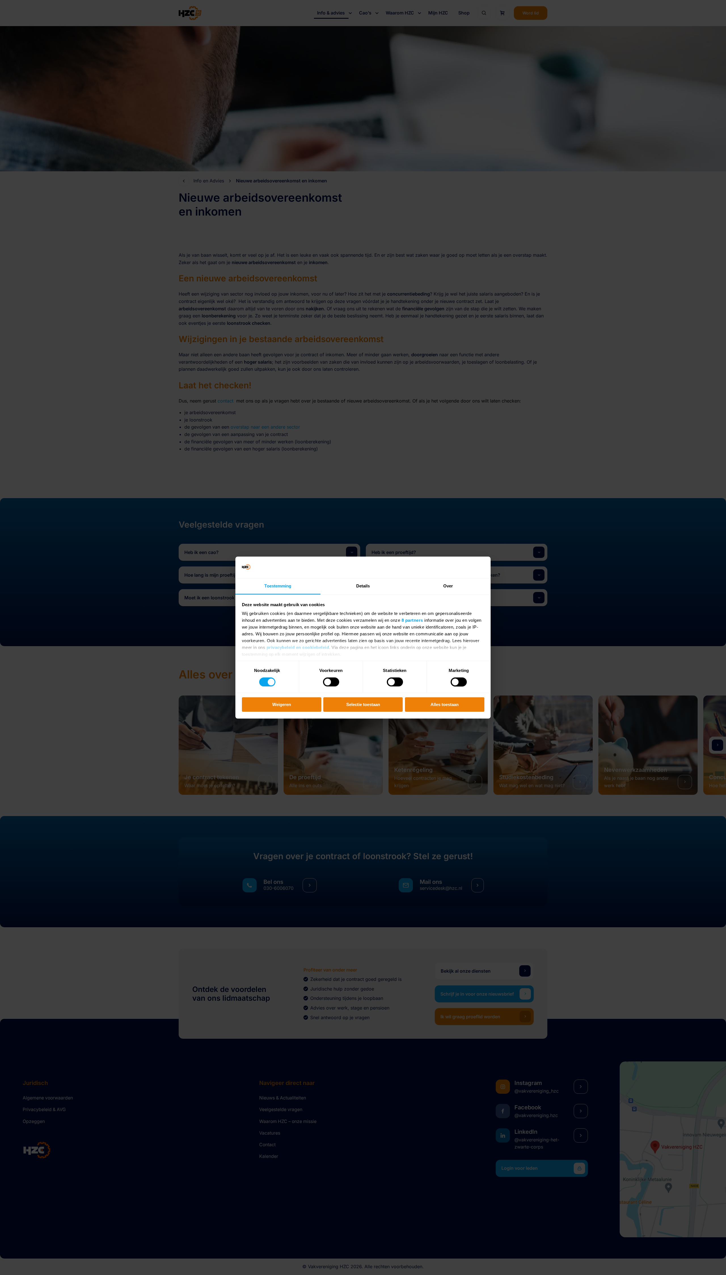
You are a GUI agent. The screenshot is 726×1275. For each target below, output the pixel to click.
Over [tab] (448, 586)
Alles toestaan (444, 704)
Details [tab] (363, 586)
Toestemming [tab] (277, 586)
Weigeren (281, 704)
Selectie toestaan (363, 704)
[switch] (331, 681)
